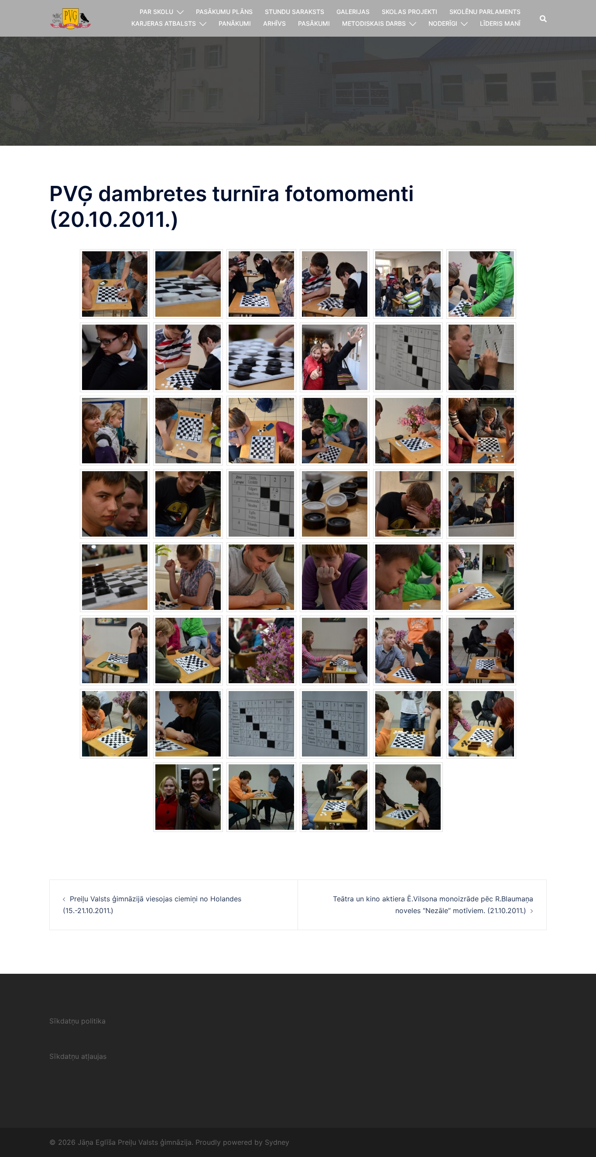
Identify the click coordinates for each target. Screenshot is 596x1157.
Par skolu (156, 11)
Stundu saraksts (294, 11)
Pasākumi (314, 23)
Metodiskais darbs (374, 23)
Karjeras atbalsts (163, 23)
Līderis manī (500, 23)
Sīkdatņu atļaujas (77, 1056)
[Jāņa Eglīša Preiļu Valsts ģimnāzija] (70, 17)
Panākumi (235, 23)
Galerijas (353, 11)
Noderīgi (442, 23)
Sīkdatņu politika (77, 1021)
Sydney (277, 1142)
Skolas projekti (409, 11)
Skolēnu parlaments (485, 11)
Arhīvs (274, 23)
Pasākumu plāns (224, 11)
